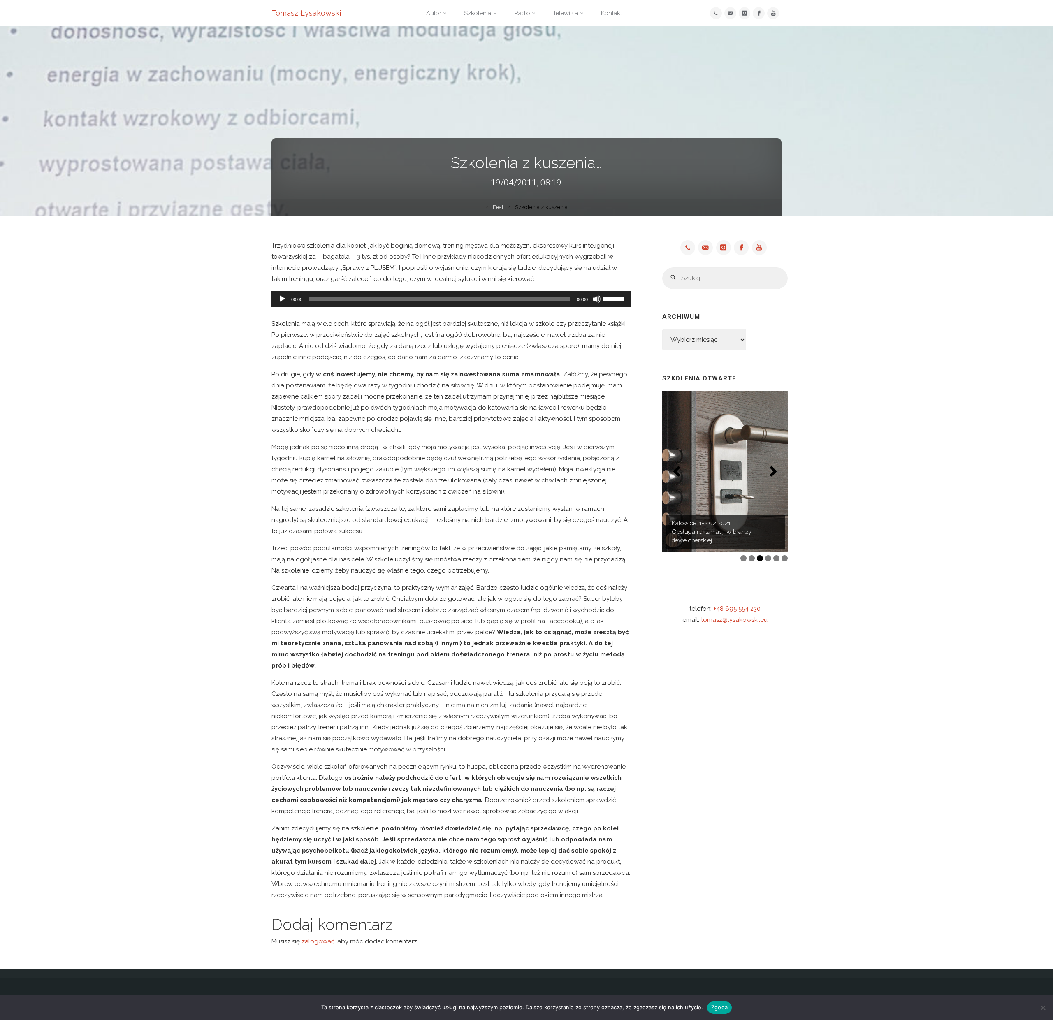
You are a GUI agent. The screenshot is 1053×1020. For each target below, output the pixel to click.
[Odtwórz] (282, 299)
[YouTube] (773, 13)
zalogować (318, 941)
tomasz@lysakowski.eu (734, 620)
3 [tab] (760, 558)
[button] (676, 471)
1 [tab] (743, 558)
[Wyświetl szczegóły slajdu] (725, 471)
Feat (498, 207)
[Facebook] (759, 13)
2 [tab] (752, 558)
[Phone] (716, 13)
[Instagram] (745, 13)
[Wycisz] (597, 299)
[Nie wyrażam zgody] (1043, 1008)
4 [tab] (768, 558)
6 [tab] (785, 558)
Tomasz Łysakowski (306, 13)
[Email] (730, 13)
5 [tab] (776, 558)
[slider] (614, 298)
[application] (451, 299)
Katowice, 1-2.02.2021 (701, 522)
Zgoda (719, 1007)
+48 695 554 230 (737, 608)
